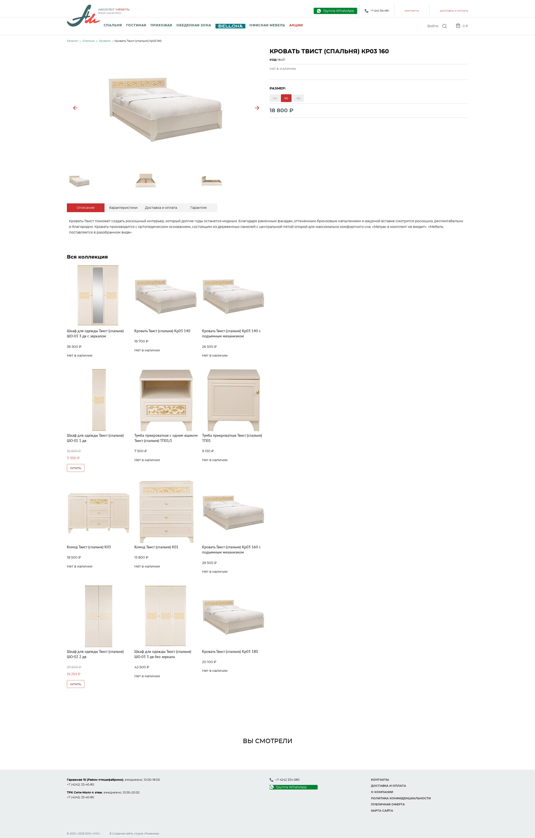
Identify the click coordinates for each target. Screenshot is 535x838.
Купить (75, 468)
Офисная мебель (267, 25)
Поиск (444, 26)
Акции (296, 25)
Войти (432, 26)
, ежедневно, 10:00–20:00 (103, 792)
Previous (75, 108)
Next (257, 108)
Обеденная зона (193, 25)
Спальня (113, 25)
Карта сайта (382, 810)
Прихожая (161, 25)
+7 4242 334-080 (380, 11)
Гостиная (136, 25)
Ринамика (151, 833)
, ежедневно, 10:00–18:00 (113, 779)
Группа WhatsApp (291, 787)
